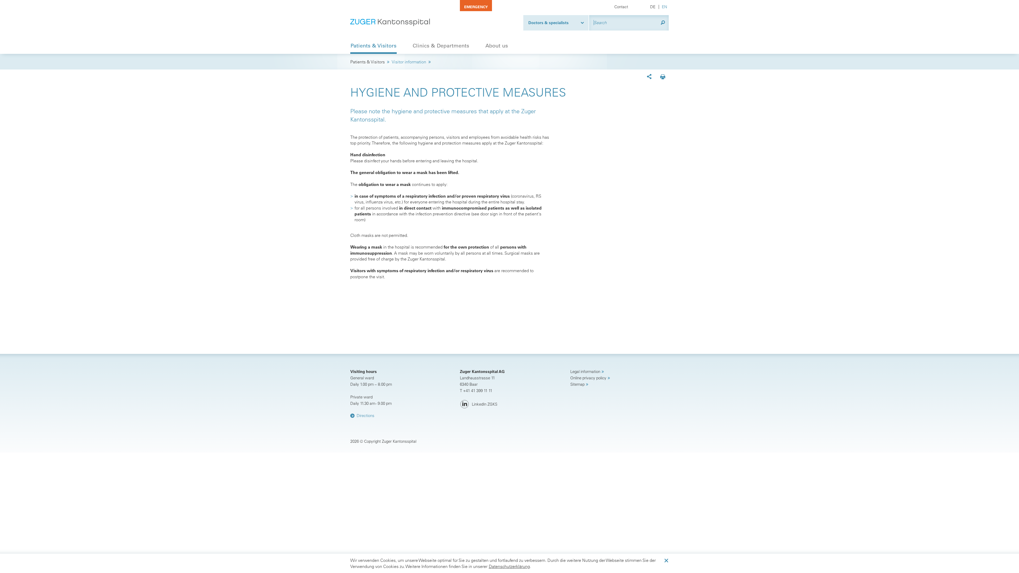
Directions (365, 415)
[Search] (663, 22)
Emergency (476, 7)
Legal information (585, 371)
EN (664, 6)
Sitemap (577, 384)
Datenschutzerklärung (509, 566)
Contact (621, 6)
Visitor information (409, 61)
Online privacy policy (588, 377)
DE (652, 6)
